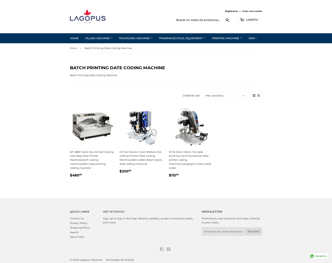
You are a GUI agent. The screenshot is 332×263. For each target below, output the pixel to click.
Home (74, 38)
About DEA (77, 236)
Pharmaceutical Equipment (181, 38)
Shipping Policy (80, 227)
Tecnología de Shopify (120, 259)
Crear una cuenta (252, 11)
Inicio (73, 48)
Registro (253, 231)
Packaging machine (134, 38)
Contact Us (77, 218)
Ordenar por (191, 95)
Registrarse (231, 11)
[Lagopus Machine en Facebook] (162, 249)
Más (252, 38)
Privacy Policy (78, 223)
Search (74, 232)
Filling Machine (97, 38)
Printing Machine (226, 38)
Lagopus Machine (90, 259)
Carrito (251, 20)
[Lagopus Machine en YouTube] (168, 249)
